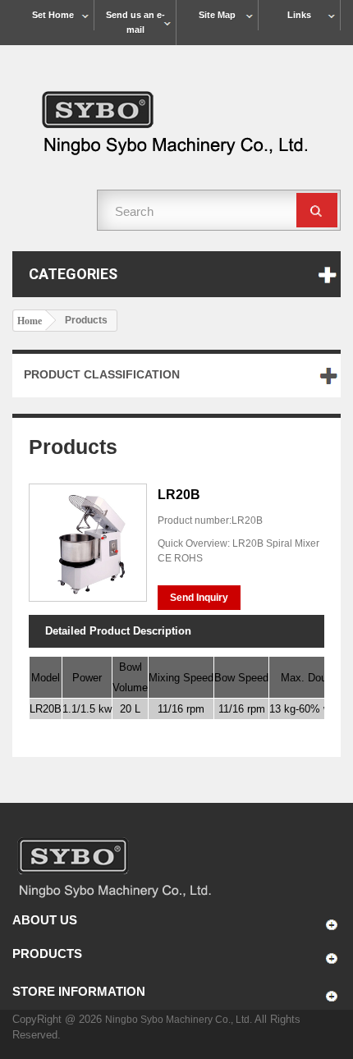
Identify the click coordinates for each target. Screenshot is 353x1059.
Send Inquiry (199, 597)
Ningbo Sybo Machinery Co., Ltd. (179, 1019)
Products (47, 953)
